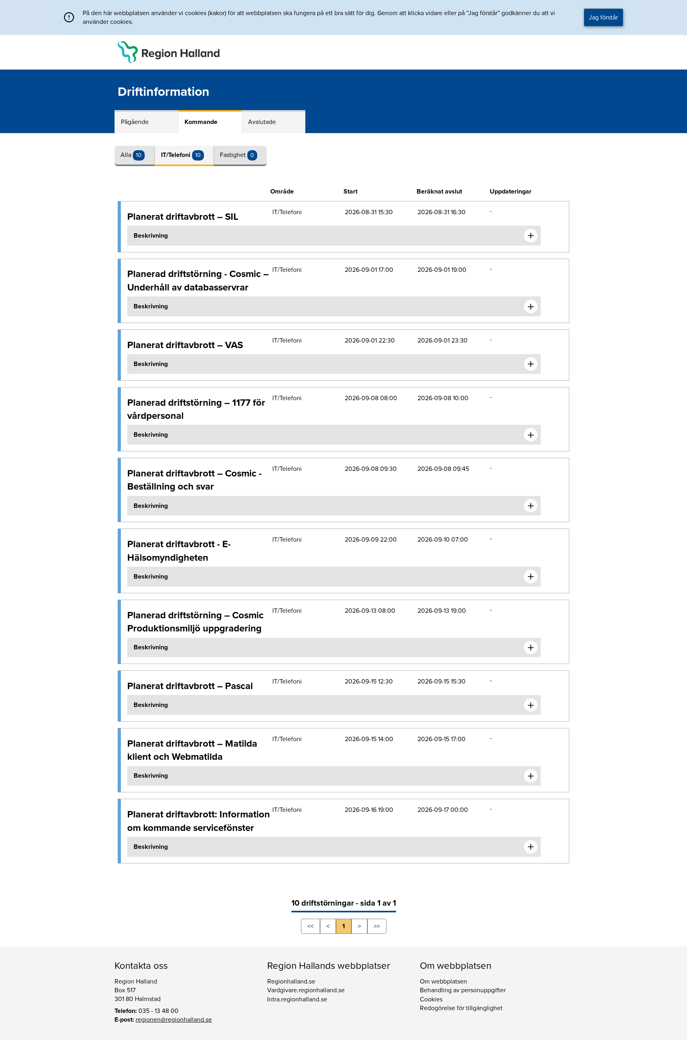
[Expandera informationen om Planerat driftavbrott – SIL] (531, 235)
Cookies (431, 999)
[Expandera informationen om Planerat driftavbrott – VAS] (531, 364)
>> (377, 926)
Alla (126, 155)
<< (310, 926)
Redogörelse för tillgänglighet (461, 1008)
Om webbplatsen (443, 981)
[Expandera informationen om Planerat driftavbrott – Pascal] (531, 705)
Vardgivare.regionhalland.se (306, 990)
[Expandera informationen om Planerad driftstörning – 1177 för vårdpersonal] (531, 434)
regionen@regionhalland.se (174, 1020)
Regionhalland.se (291, 981)
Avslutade (262, 122)
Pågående (135, 122)
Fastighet (233, 155)
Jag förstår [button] (603, 17)
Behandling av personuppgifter (463, 990)
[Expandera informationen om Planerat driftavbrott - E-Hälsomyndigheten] (531, 576)
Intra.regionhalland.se (297, 999)
